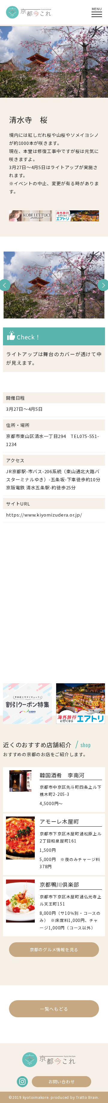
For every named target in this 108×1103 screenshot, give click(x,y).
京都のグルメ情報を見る (54, 949)
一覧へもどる (54, 1009)
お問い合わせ (61, 1081)
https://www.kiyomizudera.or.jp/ (44, 514)
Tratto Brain (87, 1097)
